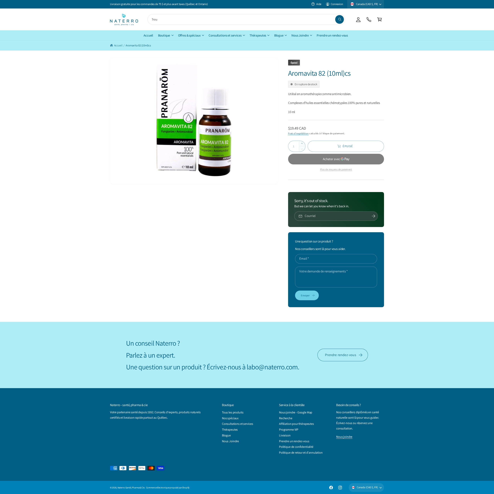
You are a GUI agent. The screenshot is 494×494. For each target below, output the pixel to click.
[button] (379, 19)
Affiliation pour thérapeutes (296, 424)
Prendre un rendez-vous (294, 441)
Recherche (285, 418)
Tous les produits (232, 412)
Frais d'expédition (298, 133)
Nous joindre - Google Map (295, 412)
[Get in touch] (369, 19)
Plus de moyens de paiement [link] (336, 169)
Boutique (164, 35)
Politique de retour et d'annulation (301, 453)
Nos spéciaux (230, 418)
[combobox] (246, 19)
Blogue (278, 35)
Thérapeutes (258, 35)
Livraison (285, 435)
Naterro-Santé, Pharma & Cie (131, 487)
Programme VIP (288, 430)
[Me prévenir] (373, 216)
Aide (318, 4)
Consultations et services (225, 35)
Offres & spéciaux (189, 35)
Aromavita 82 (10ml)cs (138, 45)
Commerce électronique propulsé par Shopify (168, 487)
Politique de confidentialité (296, 447)
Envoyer (305, 295)
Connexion (337, 4)
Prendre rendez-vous (340, 355)
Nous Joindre (300, 35)
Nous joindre (344, 437)
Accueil (118, 45)
